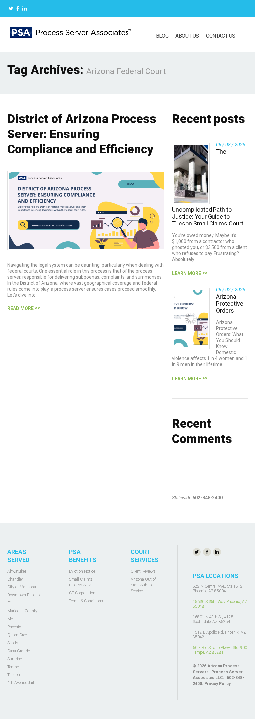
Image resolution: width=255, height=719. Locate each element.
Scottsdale (16, 643)
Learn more (186, 273)
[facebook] (17, 9)
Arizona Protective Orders (229, 303)
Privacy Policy (217, 683)
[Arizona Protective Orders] (191, 318)
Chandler (15, 579)
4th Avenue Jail (20, 682)
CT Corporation (82, 593)
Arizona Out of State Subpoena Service (144, 585)
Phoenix (14, 627)
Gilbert (13, 603)
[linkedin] (24, 9)
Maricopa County (22, 611)
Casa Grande (18, 651)
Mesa (12, 619)
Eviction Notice (82, 571)
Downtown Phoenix (24, 595)
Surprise (14, 659)
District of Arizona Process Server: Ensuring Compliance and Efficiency (81, 134)
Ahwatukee (16, 571)
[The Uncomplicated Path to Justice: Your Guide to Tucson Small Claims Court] (191, 174)
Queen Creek (18, 635)
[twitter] (10, 9)
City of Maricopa (21, 587)
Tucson (13, 675)
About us (187, 36)
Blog (162, 36)
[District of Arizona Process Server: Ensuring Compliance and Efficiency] (86, 210)
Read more (20, 308)
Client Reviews (143, 571)
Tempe (13, 667)
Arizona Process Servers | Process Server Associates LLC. (218, 672)
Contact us (220, 36)
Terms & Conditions (86, 601)
